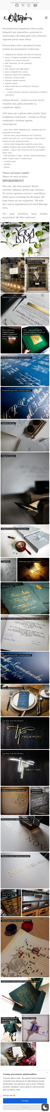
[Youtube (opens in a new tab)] (34, 5)
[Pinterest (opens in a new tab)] (22, 5)
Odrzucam (25, 1107)
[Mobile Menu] (46, 18)
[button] (45, 1107)
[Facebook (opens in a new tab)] (16, 5)
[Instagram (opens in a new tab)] (28, 5)
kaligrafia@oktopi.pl (13, 180)
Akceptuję (25, 1101)
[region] (25, 1091)
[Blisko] (47, 1072)
